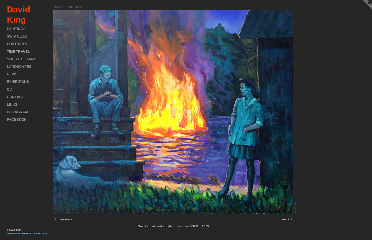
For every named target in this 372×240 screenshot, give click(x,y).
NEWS (12, 74)
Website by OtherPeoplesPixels (27, 233)
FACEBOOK (17, 119)
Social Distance (23, 59)
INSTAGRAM (17, 112)
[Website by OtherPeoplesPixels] (363, 8)
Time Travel (18, 52)
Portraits (17, 44)
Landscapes (19, 67)
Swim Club (17, 36)
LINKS (12, 104)
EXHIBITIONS (18, 82)
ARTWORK (59, 7)
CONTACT (15, 97)
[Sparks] (173, 112)
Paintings (16, 29)
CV (9, 89)
